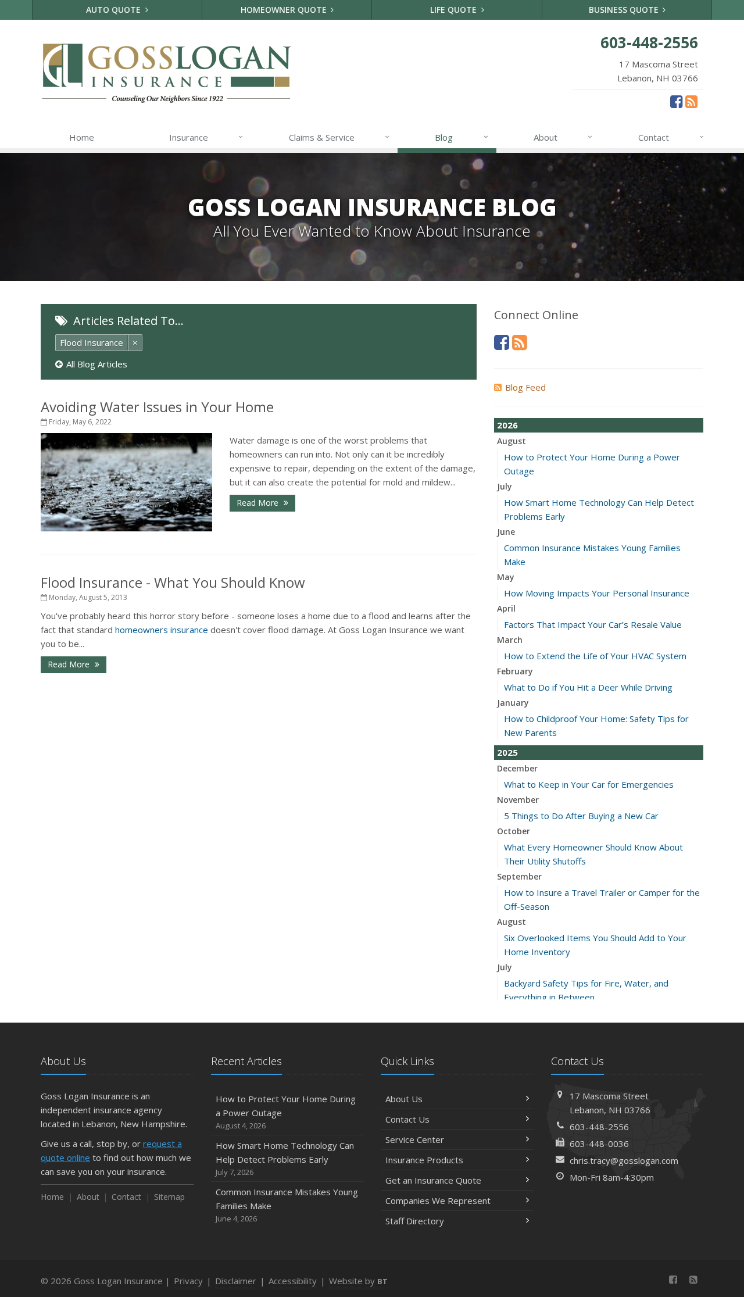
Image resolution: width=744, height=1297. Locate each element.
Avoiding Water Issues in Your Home (157, 406)
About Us (404, 1099)
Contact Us (407, 1119)
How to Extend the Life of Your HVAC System (595, 656)
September (519, 876)
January (513, 702)
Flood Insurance (91, 342)
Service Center (414, 1139)
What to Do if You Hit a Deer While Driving (588, 687)
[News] (691, 101)
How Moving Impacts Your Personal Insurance (596, 593)
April (506, 608)
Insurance (206, 137)
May (505, 577)
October (513, 831)
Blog (461, 137)
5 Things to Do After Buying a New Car (581, 815)
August (511, 440)
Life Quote (454, 9)
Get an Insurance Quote (433, 1180)
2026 (507, 425)
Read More (259, 502)
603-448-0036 (599, 1143)
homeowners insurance (161, 629)
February (515, 671)
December (517, 768)
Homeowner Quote (285, 9)
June (506, 531)
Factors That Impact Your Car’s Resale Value (593, 624)
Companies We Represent (438, 1200)
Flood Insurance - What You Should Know (173, 582)
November (518, 799)
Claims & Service (339, 137)
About (563, 137)
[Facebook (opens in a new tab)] (676, 101)
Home (81, 137)
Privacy (188, 1281)
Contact (671, 137)
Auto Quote (114, 9)
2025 (507, 752)
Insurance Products (424, 1160)
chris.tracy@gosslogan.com (624, 1160)
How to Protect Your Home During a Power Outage (286, 1112)
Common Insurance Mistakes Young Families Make (287, 1205)
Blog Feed (525, 387)
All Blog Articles (96, 364)
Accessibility (293, 1281)
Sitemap (169, 1196)
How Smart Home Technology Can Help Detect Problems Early (285, 1158)
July (504, 486)
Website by (358, 1281)
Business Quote (625, 9)
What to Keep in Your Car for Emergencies (589, 784)
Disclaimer (235, 1281)
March (510, 639)
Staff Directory (414, 1221)
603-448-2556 (599, 1126)
